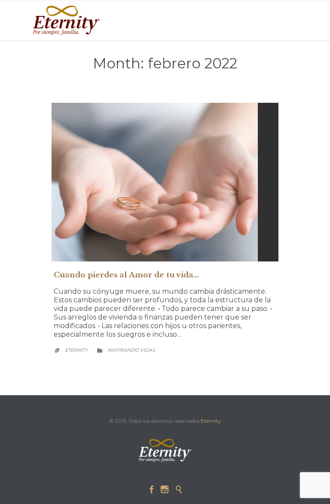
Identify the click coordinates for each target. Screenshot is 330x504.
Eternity (76, 350)
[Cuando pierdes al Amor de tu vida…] (165, 182)
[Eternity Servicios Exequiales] (66, 20)
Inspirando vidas (131, 350)
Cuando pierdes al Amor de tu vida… (126, 275)
